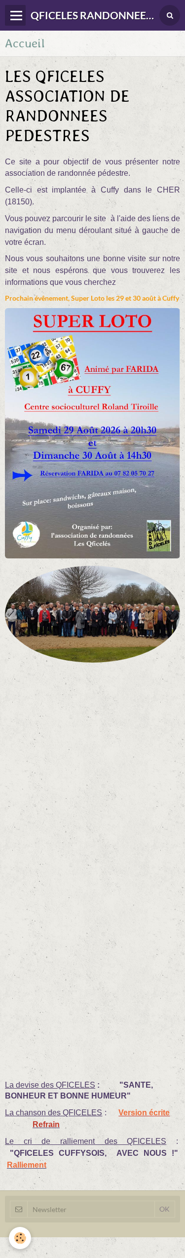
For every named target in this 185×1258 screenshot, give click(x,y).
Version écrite (144, 1112)
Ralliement (26, 1165)
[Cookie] (20, 1238)
